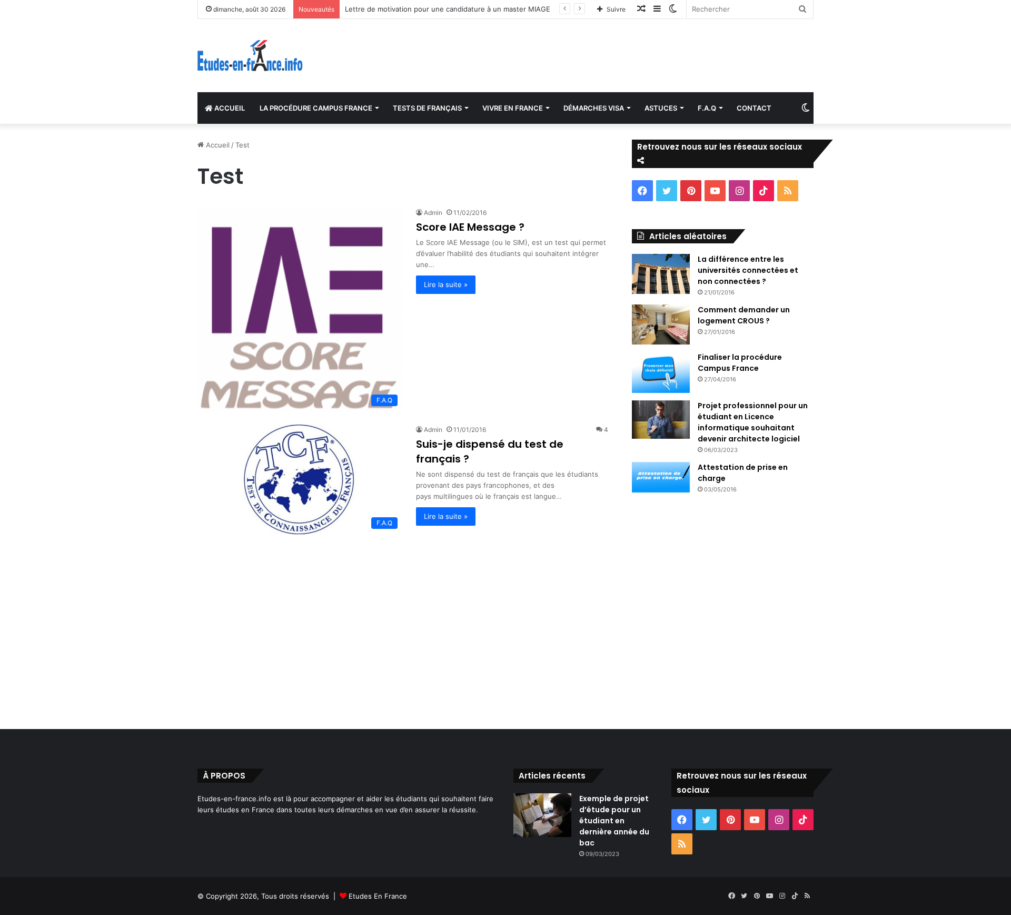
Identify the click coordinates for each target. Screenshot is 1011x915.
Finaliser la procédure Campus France (740, 362)
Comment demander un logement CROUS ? (744, 315)
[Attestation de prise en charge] (661, 477)
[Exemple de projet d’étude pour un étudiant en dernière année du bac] (542, 815)
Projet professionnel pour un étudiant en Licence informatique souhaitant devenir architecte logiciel (753, 422)
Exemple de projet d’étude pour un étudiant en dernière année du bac (614, 820)
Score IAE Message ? (470, 227)
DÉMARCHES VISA (593, 108)
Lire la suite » (446, 284)
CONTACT (754, 108)
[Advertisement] (505, 629)
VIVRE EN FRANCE (512, 108)
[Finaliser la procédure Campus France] (661, 372)
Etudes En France (378, 896)
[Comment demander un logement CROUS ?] (661, 324)
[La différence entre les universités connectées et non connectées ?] (661, 274)
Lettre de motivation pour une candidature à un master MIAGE (447, 9)
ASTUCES (661, 108)
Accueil (217, 145)
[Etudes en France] (250, 55)
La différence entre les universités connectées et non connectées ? (748, 270)
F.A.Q (707, 108)
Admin (433, 213)
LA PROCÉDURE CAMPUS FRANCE (316, 108)
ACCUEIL (229, 108)
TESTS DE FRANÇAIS (427, 108)
